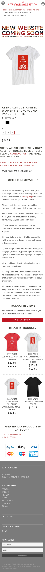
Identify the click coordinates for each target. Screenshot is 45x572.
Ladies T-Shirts (33, 10)
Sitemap (5, 506)
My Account (7, 474)
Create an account (20, 477)
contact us (18, 154)
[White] (4, 122)
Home (4, 10)
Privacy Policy (12, 566)
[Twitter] (6, 531)
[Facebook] (2, 531)
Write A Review (22, 320)
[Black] (8, 122)
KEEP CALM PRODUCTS (17, 10)
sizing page (28, 197)
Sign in (5, 477)
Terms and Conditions (24, 566)
